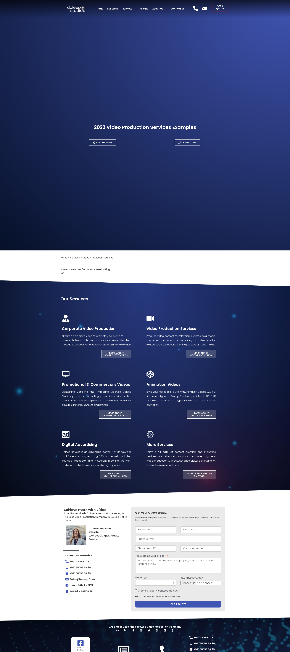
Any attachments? (191, 578)
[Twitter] (149, 630)
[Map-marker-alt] (172, 630)
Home (100, 8)
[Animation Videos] (150, 374)
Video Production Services (171, 328)
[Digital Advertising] (65, 434)
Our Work (112, 8)
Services (127, 8)
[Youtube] (117, 630)
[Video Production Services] (150, 318)
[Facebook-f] (133, 630)
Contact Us (177, 8)
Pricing (144, 8)
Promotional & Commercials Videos (96, 384)
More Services (160, 444)
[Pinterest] (156, 630)
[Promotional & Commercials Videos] (65, 374)
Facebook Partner (80, 649)
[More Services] (150, 434)
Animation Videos (163, 384)
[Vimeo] (164, 630)
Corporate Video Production (89, 328)
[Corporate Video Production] (65, 318)
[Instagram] (141, 630)
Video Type (141, 577)
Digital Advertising (79, 444)
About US (157, 8)
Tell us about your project (150, 556)
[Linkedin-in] (125, 630)
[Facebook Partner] (80, 643)
